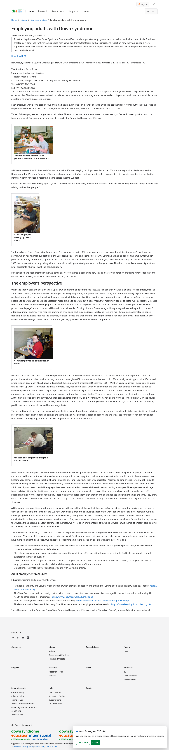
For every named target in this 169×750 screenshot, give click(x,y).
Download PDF (18, 56)
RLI (124, 671)
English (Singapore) (23, 725)
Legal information (19, 688)
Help (51, 688)
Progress (15, 667)
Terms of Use (17, 699)
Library (23, 20)
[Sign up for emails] (13, 637)
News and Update (38, 20)
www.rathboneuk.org (25, 589)
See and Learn (129, 679)
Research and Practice (59, 655)
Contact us (16, 647)
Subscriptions (55, 699)
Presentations (92, 647)
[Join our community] (18, 637)
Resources (57, 11)
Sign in (144, 4)
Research (42, 11)
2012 (125, 651)
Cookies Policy (17, 692)
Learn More (83, 742)
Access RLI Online (57, 696)
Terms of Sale (52, 746)
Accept (95, 742)
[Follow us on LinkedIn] (28, 637)
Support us (73, 11)
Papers (126, 647)
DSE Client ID (55, 692)
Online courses (130, 675)
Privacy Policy (17, 696)
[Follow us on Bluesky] (23, 637)
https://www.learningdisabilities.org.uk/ (131, 604)
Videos (52, 651)
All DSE (150, 11)
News (86, 11)
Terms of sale (17, 714)
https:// (153, 585)
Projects (52, 675)
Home (31, 11)
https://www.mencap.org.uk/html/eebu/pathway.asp (102, 600)
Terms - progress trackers (22, 703)
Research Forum (56, 671)
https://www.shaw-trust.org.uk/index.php (72, 596)
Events (89, 688)
